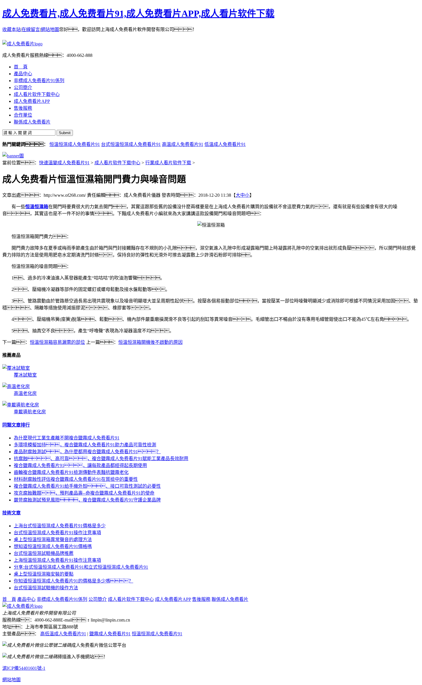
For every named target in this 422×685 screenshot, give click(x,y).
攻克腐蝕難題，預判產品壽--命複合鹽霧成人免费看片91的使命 (84, 493)
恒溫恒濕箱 (36, 206)
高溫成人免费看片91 (182, 144)
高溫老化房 (25, 393)
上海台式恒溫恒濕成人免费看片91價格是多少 (60, 525)
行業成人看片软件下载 (168, 162)
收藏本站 (11, 29)
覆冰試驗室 (25, 375)
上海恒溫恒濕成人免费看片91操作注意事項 (57, 560)
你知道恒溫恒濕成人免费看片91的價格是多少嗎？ (73, 580)
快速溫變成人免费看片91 (64, 162)
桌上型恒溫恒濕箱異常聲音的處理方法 (53, 539)
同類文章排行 (16, 424)
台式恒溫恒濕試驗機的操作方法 (46, 587)
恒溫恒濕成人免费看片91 (74, 144)
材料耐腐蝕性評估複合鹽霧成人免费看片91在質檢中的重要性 (76, 479)
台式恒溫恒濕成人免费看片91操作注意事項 (57, 532)
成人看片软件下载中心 (117, 162)
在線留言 (31, 29)
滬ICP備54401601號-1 (23, 668)
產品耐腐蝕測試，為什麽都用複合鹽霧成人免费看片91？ (87, 451)
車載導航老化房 (30, 411)
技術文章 (11, 512)
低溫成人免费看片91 (225, 144)
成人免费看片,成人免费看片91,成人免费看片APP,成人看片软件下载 (138, 13)
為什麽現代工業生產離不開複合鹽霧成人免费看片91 (66, 437)
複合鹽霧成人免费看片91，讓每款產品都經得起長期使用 (80, 465)
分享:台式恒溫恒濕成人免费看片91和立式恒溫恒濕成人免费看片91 (81, 567)
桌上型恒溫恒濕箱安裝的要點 (43, 574)
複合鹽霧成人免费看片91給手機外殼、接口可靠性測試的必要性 (87, 486)
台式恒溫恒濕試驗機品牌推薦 (43, 553)
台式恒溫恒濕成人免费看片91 (131, 144)
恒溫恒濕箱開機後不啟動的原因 (150, 342)
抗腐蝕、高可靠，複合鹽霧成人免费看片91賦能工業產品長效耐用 (101, 458)
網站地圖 (50, 29)
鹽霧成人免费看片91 (110, 633)
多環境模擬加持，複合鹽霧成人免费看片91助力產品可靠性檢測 (85, 444)
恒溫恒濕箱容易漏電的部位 (57, 342)
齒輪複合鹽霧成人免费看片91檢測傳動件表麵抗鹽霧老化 (71, 472)
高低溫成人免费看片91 (63, 633)
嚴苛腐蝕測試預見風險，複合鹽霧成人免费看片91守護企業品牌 (87, 499)
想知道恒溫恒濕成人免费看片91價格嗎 (53, 546)
